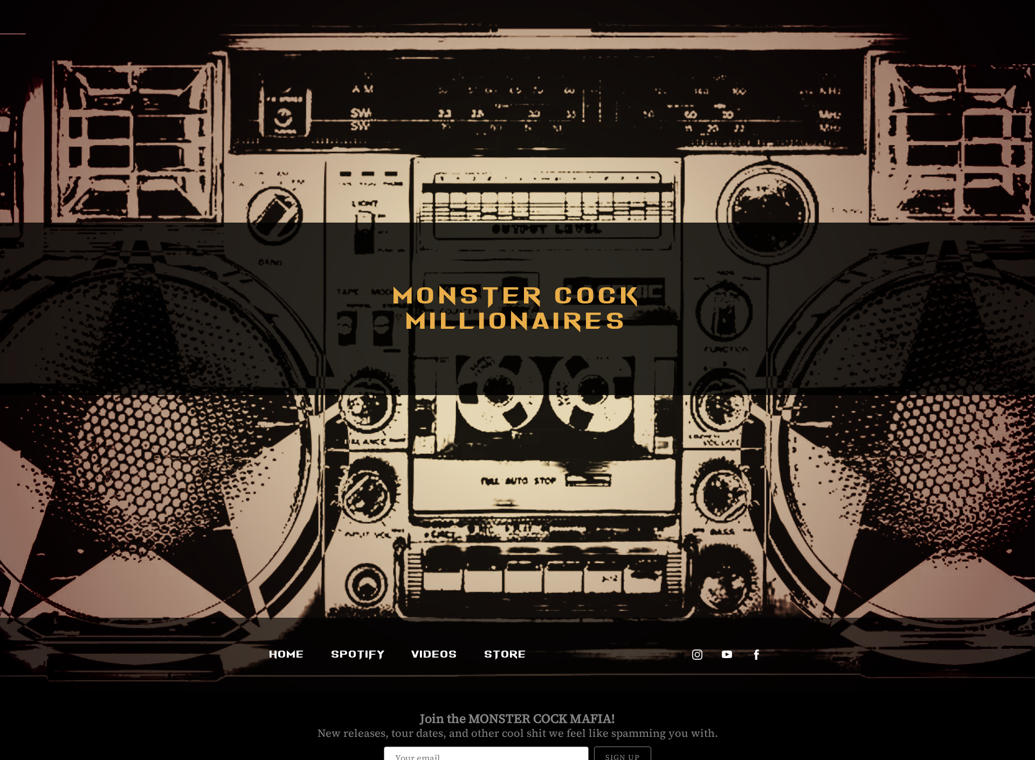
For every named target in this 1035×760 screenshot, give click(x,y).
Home (287, 654)
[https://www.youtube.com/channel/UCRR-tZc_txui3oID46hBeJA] (727, 655)
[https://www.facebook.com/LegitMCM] (756, 655)
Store (506, 654)
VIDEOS (435, 654)
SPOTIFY (358, 654)
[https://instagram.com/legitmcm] (697, 655)
